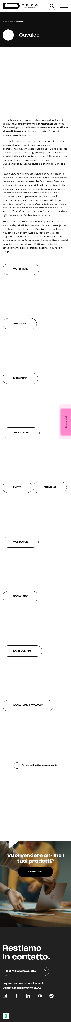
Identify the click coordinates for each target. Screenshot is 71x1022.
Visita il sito (39, 765)
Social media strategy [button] (28, 705)
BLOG (37, 988)
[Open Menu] (64, 6)
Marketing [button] (20, 378)
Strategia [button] (19, 323)
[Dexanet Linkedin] (28, 997)
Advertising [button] (21, 433)
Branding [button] (50, 487)
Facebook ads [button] (22, 651)
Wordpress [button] (20, 269)
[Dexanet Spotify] (51, 997)
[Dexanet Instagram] (5, 997)
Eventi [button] (17, 487)
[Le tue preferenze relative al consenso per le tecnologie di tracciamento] (6, 1016)
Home (5, 21)
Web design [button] (20, 542)
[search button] (52, 6)
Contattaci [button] (35, 871)
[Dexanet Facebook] (16, 997)
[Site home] (20, 6)
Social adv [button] (20, 596)
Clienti (12, 21)
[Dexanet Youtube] (40, 997)
